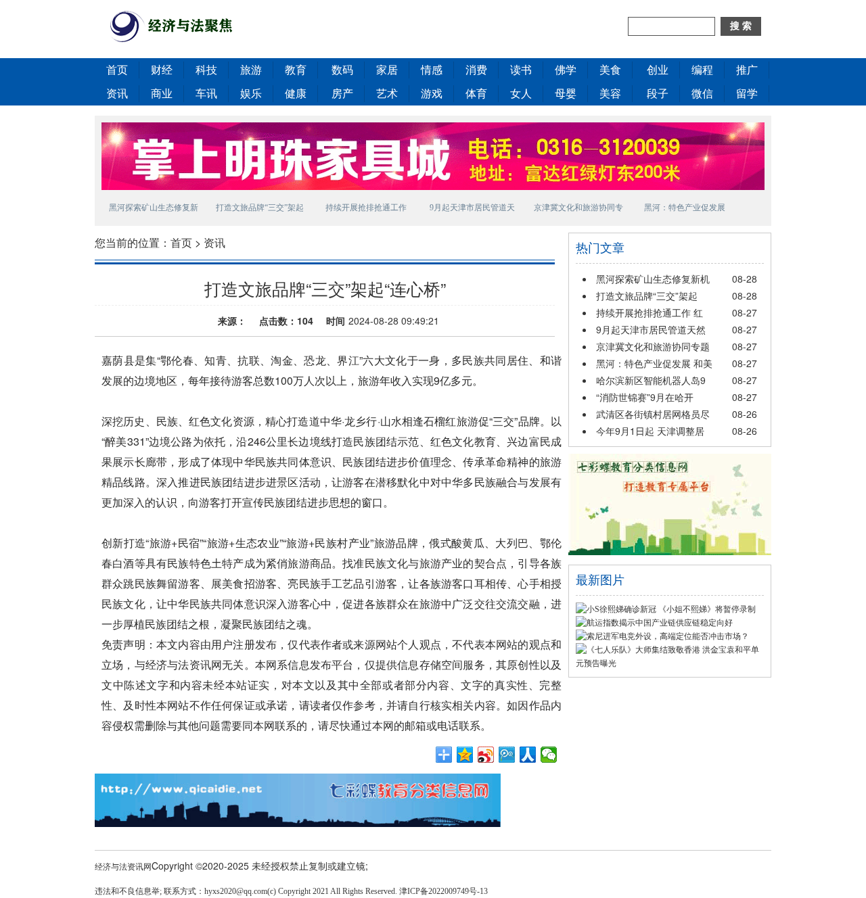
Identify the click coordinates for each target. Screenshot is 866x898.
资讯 (117, 93)
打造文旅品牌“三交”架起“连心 (260, 209)
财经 (162, 70)
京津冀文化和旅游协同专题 (653, 346)
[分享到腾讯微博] (507, 755)
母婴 (565, 93)
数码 (342, 70)
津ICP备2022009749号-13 (443, 891)
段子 (657, 93)
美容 (610, 93)
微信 (702, 93)
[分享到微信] (549, 755)
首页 (117, 70)
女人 (521, 93)
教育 (295, 70)
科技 (206, 70)
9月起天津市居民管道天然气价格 (472, 209)
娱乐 (251, 93)
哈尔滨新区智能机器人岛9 (651, 380)
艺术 (387, 93)
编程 (702, 70)
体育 (476, 93)
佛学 (565, 70)
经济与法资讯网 (123, 866)
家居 (387, 70)
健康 (295, 93)
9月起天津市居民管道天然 (651, 329)
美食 (610, 70)
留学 (747, 93)
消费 (476, 70)
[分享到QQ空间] (465, 755)
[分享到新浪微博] (486, 755)
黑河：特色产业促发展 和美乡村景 (684, 209)
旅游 (251, 70)
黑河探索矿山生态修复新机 (653, 278)
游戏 (431, 93)
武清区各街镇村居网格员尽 (653, 414)
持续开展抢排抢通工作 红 (649, 312)
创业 (657, 70)
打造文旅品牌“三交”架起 (647, 295)
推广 (747, 70)
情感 (431, 70)
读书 (521, 70)
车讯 (206, 93)
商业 (162, 93)
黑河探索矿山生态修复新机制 (153, 209)
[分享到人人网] (528, 755)
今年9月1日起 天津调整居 (650, 431)
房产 (342, 93)
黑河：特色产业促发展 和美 (654, 363)
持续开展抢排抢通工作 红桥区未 (366, 209)
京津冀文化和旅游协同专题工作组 (578, 209)
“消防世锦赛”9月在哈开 (644, 397)
